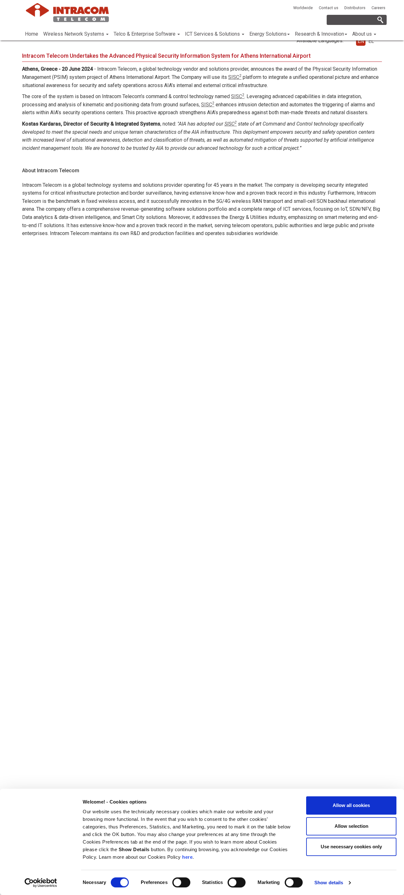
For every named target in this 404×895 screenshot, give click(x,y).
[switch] (181, 882)
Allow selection (351, 826)
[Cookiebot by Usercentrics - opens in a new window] (40, 882)
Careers (378, 7)
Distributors (354, 7)
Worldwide (303, 7)
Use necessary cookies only (351, 846)
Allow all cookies (351, 805)
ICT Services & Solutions (213, 34)
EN (361, 41)
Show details (328, 882)
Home (31, 34)
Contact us (328, 7)
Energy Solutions (268, 34)
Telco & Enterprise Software (145, 34)
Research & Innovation (319, 34)
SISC (234, 77)
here (187, 857)
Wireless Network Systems (74, 34)
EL (371, 41)
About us (362, 34)
